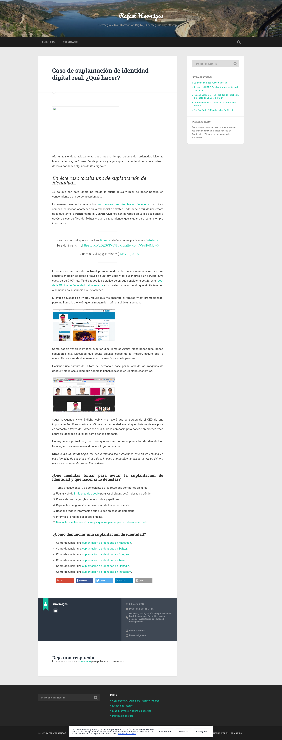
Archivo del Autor (55, 610)
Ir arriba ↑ (237, 733)
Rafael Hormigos (141, 15)
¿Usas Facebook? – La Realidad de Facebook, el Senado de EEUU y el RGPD (216, 96)
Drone (142, 613)
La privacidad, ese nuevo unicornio (211, 82)
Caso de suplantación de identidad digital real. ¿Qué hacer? (100, 73)
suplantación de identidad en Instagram (106, 571)
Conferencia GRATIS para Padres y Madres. (136, 700)
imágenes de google (87, 493)
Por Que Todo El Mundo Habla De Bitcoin (214, 110)
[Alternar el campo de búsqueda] (239, 42)
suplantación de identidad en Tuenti (104, 560)
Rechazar (183, 731)
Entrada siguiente (137, 635)
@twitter (105, 240)
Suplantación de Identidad (151, 619)
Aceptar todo (165, 731)
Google (157, 613)
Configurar (201, 731)
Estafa (149, 613)
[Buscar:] (215, 63)
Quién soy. (48, 42)
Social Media (147, 608)
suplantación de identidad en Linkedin (105, 566)
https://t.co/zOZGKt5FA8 (99, 245)
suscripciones (136, 621)
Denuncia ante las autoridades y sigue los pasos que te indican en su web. (102, 522)
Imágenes (142, 616)
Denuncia (133, 613)
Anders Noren (220, 733)
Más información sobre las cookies (131, 710)
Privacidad (134, 608)
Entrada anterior (137, 630)
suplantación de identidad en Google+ (105, 554)
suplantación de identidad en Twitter (104, 548)
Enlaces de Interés (122, 705)
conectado (84, 661)
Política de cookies (122, 715)
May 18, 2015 (129, 254)
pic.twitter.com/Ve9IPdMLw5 (138, 245)
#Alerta (153, 240)
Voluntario (70, 42)
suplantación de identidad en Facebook (106, 542)
